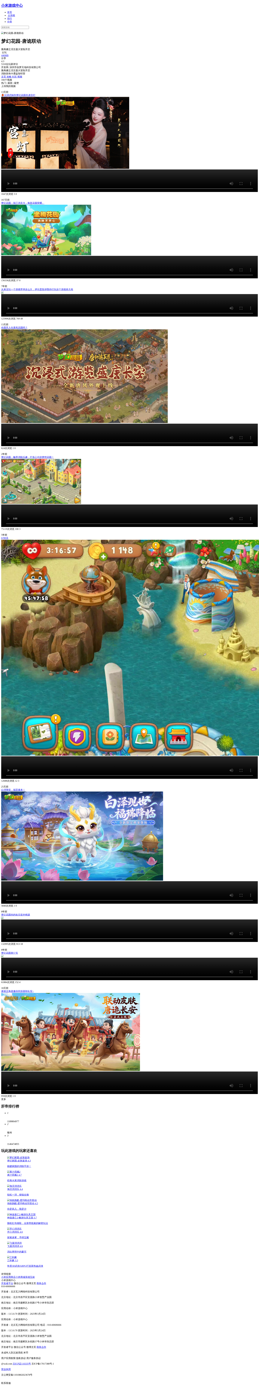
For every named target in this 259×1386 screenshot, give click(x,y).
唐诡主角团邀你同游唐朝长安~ (17, 991)
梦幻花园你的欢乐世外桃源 (15, 914)
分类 (9, 21)
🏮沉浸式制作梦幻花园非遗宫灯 (18, 95)
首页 (9, 12)
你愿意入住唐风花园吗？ (14, 327)
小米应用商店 (8, 1277)
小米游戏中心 (12, 5)
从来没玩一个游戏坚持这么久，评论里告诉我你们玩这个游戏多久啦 (37, 289)
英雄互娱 (30, 1277)
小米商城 (20, 1277)
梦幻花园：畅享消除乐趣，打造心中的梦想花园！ (27, 457)
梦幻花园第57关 (9, 953)
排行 (9, 18)
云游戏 (11, 15)
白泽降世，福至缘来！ (13, 790)
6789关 (4, 538)
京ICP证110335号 (22, 1363)
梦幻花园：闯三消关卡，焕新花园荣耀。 (22, 203)
